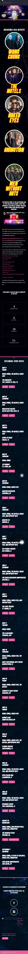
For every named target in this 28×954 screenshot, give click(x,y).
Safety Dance (6, 264)
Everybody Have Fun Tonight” (10, 256)
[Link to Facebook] (23, 952)
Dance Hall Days (7, 258)
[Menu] (25, 2)
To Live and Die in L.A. (8, 262)
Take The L (5, 272)
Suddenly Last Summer (9, 270)
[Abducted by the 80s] (11, 2)
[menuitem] (25, 2)
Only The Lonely (7, 268)
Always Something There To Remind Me (13, 274)
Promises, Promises (8, 277)
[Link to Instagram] (25, 952)
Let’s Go (5, 260)
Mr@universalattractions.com (9, 933)
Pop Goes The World (8, 266)
